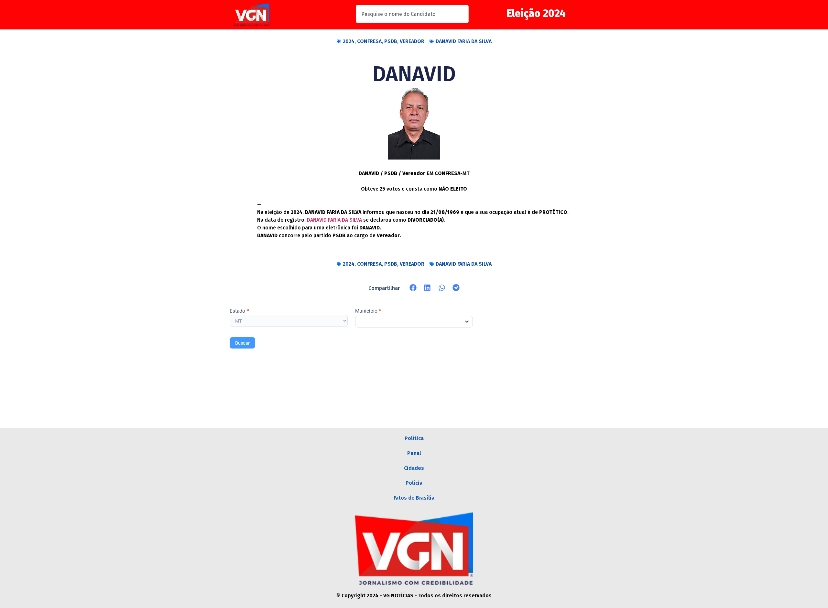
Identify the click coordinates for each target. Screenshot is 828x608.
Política (414, 438)
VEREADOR (412, 41)
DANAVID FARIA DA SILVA (464, 41)
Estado (239, 311)
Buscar (242, 343)
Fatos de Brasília (414, 498)
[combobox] (412, 14)
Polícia (414, 483)
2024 (348, 41)
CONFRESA (369, 41)
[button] (413, 288)
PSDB (390, 41)
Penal (414, 453)
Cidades (414, 468)
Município (368, 311)
